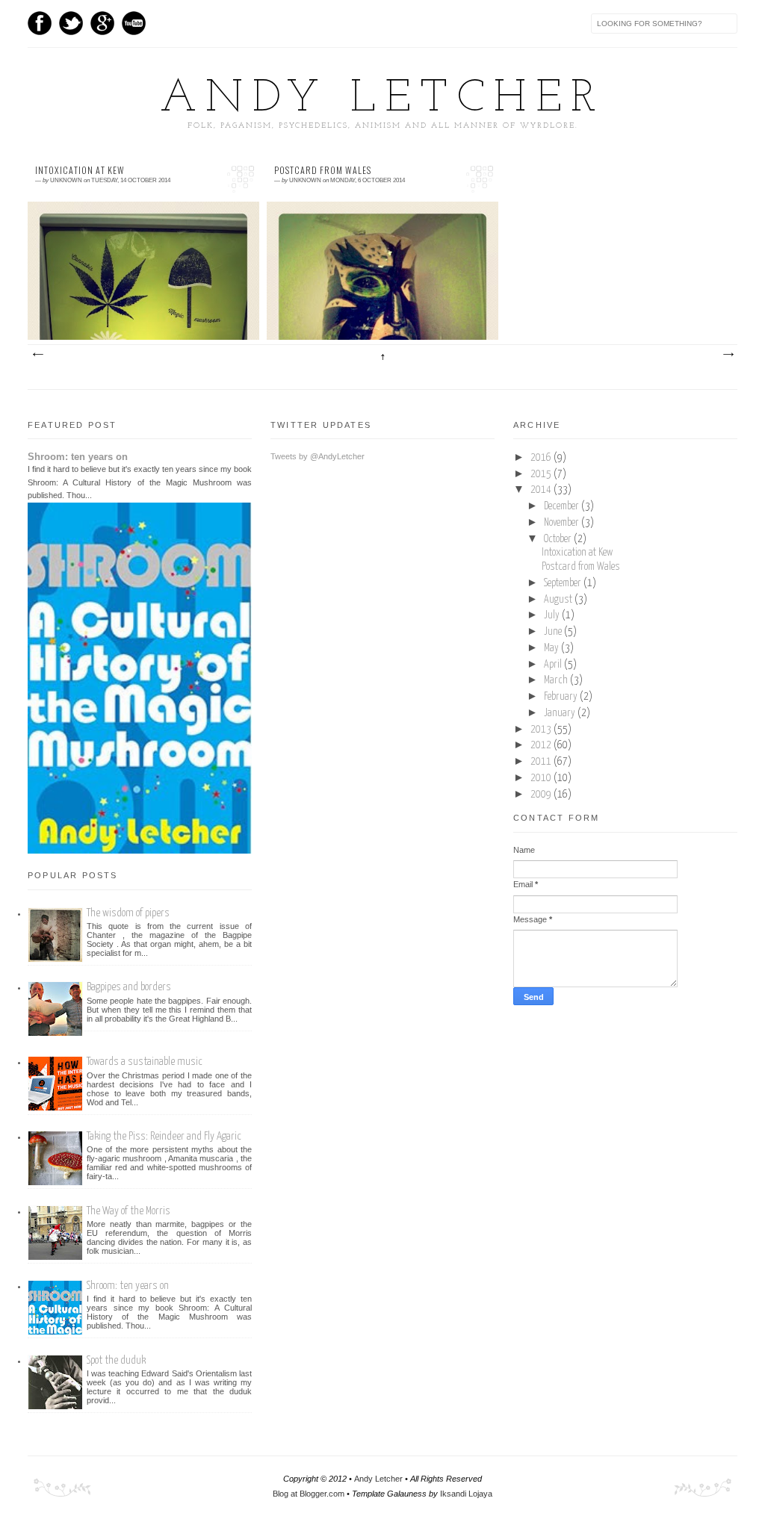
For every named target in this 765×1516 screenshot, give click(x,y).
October (559, 539)
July (553, 615)
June (554, 632)
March (557, 680)
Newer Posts (37, 354)
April (554, 664)
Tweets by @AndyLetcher (317, 456)
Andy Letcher (382, 99)
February (562, 697)
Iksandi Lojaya (466, 1493)
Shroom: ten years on (78, 456)
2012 (542, 745)
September (563, 583)
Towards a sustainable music (144, 1061)
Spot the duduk (116, 1360)
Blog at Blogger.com (308, 1493)
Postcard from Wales (322, 170)
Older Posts (727, 354)
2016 (542, 458)
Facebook (40, 23)
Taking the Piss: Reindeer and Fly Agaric (164, 1136)
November (562, 523)
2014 (542, 490)
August (559, 599)
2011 (542, 762)
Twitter (71, 23)
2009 (542, 794)
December (562, 506)
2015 (542, 474)
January (560, 713)
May (552, 648)
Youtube (134, 23)
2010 (542, 778)
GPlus (102, 23)
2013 (542, 729)
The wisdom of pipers (128, 913)
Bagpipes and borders (129, 986)
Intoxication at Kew (80, 170)
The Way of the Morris (128, 1211)
